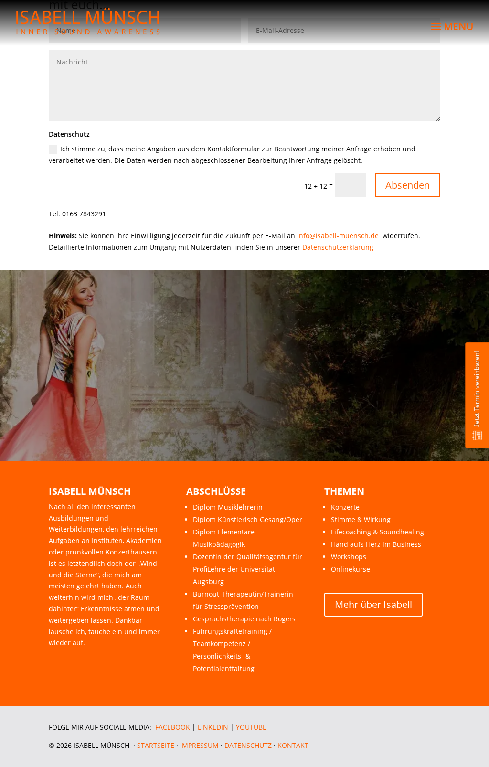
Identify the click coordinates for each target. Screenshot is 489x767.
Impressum (199, 745)
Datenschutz (248, 745)
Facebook (172, 727)
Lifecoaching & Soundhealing (377, 531)
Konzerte (345, 506)
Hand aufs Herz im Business (376, 544)
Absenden (407, 185)
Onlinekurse (350, 569)
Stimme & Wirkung (361, 519)
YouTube (251, 727)
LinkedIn (213, 727)
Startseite (155, 745)
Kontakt (292, 745)
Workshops (348, 556)
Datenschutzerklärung (337, 247)
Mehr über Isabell (373, 604)
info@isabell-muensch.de (338, 235)
